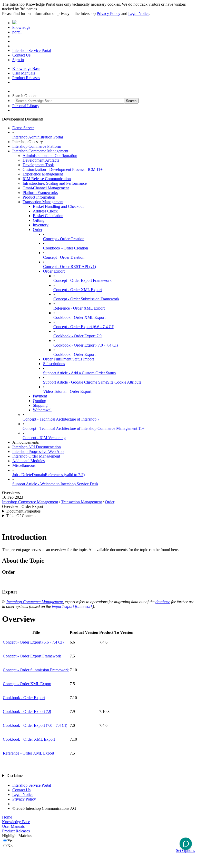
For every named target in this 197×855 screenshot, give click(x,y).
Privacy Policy (108, 13)
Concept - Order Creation (63, 239)
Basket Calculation (48, 215)
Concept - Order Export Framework (82, 280)
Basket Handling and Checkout (58, 206)
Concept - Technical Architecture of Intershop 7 (61, 419)
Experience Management (43, 174)
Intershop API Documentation (36, 447)
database (162, 602)
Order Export (54, 271)
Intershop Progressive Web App (38, 451)
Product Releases (26, 78)
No (10, 846)
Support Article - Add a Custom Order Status (79, 373)
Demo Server (23, 128)
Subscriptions (54, 363)
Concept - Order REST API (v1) (69, 266)
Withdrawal (42, 410)
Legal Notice (138, 13)
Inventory (40, 225)
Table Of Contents (21, 516)
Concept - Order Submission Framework (86, 299)
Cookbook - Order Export (74, 354)
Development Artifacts (41, 160)
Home (7, 817)
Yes (10, 841)
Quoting (39, 400)
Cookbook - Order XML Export (79, 317)
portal (17, 32)
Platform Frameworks (40, 192)
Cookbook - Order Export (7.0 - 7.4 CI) (85, 345)
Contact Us (21, 55)
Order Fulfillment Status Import (68, 359)
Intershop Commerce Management (40, 151)
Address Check (45, 211)
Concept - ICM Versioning (44, 437)
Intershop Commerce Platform (36, 146)
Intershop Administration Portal (37, 137)
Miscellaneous (23, 465)
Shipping (40, 405)
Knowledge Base (26, 68)
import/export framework (72, 606)
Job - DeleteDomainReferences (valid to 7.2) (48, 474)
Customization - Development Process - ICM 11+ (63, 169)
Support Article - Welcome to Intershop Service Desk (55, 484)
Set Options (185, 850)
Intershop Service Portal (31, 50)
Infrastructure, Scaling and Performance (55, 183)
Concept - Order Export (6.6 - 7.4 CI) (83, 326)
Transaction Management (43, 202)
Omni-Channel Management (46, 188)
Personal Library (25, 106)
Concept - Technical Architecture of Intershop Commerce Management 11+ (83, 428)
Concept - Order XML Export (77, 289)
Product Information (39, 197)
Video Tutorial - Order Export (67, 391)
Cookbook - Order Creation (65, 248)
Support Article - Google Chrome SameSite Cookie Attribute (92, 382)
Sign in (18, 60)
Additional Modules (28, 461)
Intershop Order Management (36, 456)
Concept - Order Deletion (63, 257)
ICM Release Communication (47, 178)
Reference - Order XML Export (79, 308)
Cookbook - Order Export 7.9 (77, 336)
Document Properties (23, 511)
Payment (40, 396)
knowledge (21, 27)
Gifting (38, 220)
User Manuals (23, 73)
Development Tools (38, 165)
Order (37, 229)
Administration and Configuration (50, 155)
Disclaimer (15, 775)
